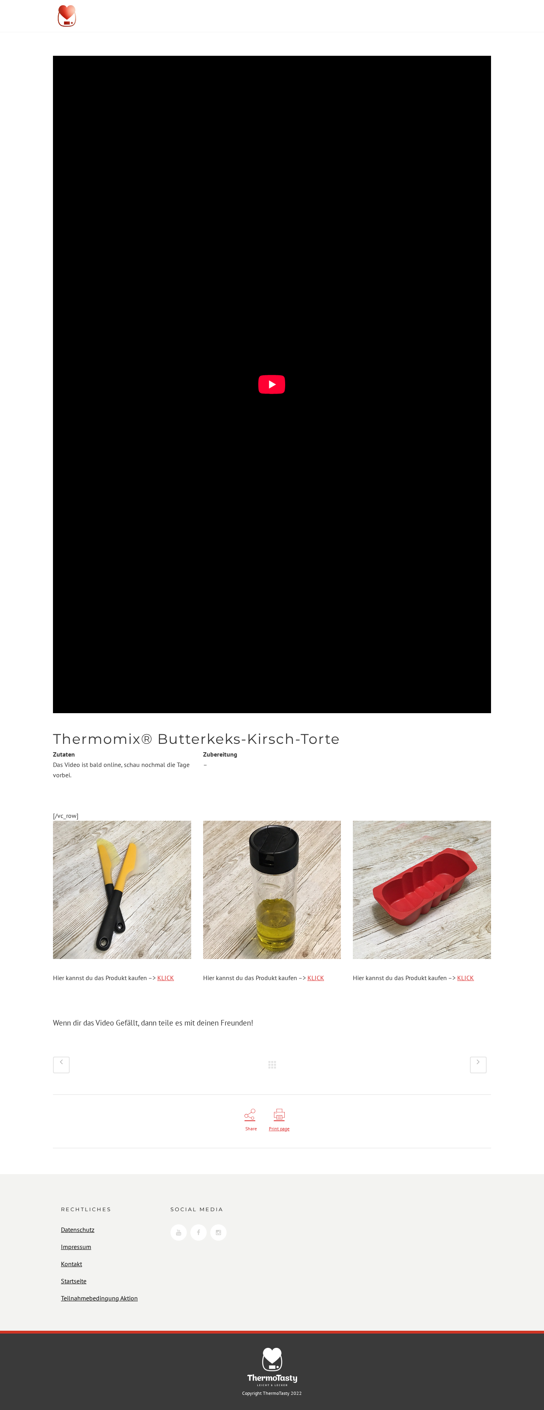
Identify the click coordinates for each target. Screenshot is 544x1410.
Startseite (73, 1281)
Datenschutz (77, 1230)
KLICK (165, 978)
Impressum (76, 1247)
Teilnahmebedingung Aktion (99, 1298)
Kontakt (71, 1264)
